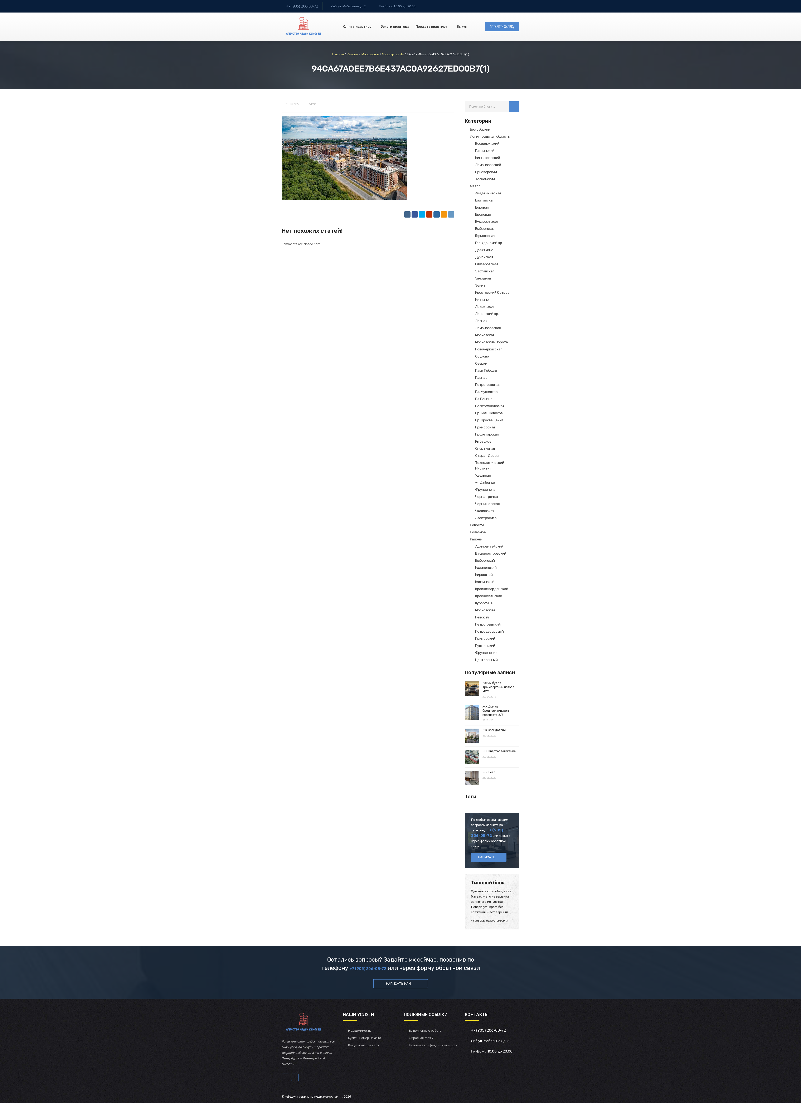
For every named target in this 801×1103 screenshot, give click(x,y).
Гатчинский (485, 151)
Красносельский (488, 596)
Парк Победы (486, 370)
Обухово (482, 356)
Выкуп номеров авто (363, 1045)
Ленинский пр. (487, 314)
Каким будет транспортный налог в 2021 (498, 687)
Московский (485, 610)
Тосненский (485, 179)
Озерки (481, 363)
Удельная (483, 475)
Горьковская (485, 236)
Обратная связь (421, 1038)
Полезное (478, 532)
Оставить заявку (502, 26)
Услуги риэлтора (395, 27)
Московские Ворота (491, 342)
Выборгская (485, 229)
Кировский (484, 575)
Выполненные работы (425, 1030)
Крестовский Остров (492, 292)
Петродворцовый (489, 631)
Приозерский (486, 172)
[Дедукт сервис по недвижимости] (303, 26)
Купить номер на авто (364, 1038)
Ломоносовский (488, 165)
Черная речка (486, 497)
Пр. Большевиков (489, 413)
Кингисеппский (487, 158)
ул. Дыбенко (485, 482)
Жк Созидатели (494, 730)
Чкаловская (484, 511)
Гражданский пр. (489, 243)
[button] (514, 106)
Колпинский (485, 582)
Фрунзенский (486, 653)
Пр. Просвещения (489, 420)
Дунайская (484, 257)
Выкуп (462, 27)
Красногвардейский (491, 589)
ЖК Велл (488, 772)
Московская (485, 335)
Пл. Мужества (486, 392)
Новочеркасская (488, 349)
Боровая (482, 207)
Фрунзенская (486, 489)
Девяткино (484, 250)
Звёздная (483, 278)
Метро (475, 186)
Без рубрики (480, 129)
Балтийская (485, 200)
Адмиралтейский (489, 546)
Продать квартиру (431, 27)
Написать (486, 857)
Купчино (482, 299)
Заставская (485, 271)
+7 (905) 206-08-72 (302, 6)
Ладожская (484, 307)
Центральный (486, 660)
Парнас (481, 377)
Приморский (485, 638)
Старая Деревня (488, 455)
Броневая (483, 214)
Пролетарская (487, 434)
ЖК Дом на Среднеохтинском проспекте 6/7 (495, 711)
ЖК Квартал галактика (499, 751)
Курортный (484, 603)
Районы (476, 539)
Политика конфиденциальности (433, 1045)
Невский (482, 617)
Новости (477, 525)
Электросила (486, 518)
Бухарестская (486, 221)
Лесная (481, 321)
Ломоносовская (488, 328)
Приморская (485, 427)
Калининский (486, 567)
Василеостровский (490, 553)
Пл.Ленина (483, 399)
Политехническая (490, 406)
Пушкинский (485, 645)
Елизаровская (486, 264)
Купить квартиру (357, 27)
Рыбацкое (483, 441)
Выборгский (485, 560)
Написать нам (398, 984)
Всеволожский (487, 143)
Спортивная (485, 448)
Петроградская (488, 385)
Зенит (480, 285)
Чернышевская (487, 504)
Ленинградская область (490, 136)
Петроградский (488, 624)
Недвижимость (359, 1030)
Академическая (488, 193)
